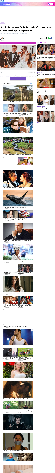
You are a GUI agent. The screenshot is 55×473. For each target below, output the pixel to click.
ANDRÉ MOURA (35, 4)
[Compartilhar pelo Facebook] (51, 38)
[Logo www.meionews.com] (2, 1)
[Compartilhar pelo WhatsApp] (49, 38)
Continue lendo (18, 79)
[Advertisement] (27, 13)
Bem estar (19, 4)
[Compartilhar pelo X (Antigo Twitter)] (46, 38)
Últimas (40, 4)
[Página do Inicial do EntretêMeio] (5, 4)
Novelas (24, 4)
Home (23, 21)
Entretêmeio (27, 21)
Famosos (14, 4)
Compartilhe (42, 38)
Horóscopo (29, 4)
